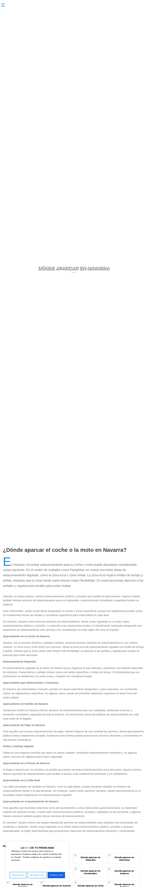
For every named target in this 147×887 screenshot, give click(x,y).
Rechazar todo (37, 875)
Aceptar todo (56, 875)
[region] (37, 861)
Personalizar (18, 875)
